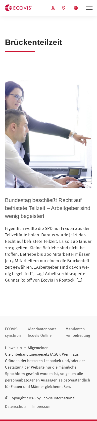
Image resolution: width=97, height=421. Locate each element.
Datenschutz (15, 406)
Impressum (41, 406)
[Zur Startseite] (18, 7)
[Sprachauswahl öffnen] (76, 8)
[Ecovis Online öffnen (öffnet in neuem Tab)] (53, 8)
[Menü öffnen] (89, 8)
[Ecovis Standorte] (64, 8)
